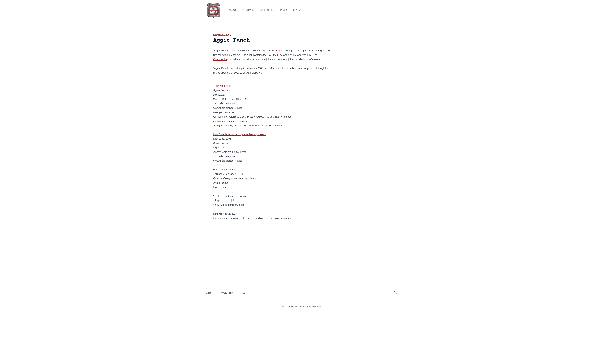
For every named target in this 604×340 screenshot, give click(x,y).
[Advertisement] (362, 57)
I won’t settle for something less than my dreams (239, 134)
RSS (243, 293)
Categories (267, 10)
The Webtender (222, 86)
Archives (248, 10)
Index (283, 10)
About (232, 10)
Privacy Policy (226, 293)
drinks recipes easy (224, 169)
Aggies (278, 50)
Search (297, 10)
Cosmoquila (220, 59)
